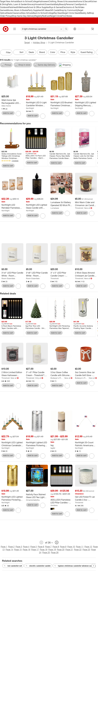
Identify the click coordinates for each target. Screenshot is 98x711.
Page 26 (54, 552)
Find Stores (67, 16)
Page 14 (9, 549)
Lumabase (55, 208)
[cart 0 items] (92, 29)
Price (62, 52)
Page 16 (26, 549)
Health (16, 7)
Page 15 (18, 549)
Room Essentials (8, 278)
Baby (56, 4)
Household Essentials (44, 4)
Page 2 (11, 546)
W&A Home (6, 106)
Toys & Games (55, 7)
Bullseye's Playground (57, 378)
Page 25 (46, 552)
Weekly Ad (84, 13)
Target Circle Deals (71, 13)
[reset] (61, 29)
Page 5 (33, 546)
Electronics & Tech (70, 7)
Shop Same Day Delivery (23, 16)
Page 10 (71, 546)
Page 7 (48, 546)
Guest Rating (87, 52)
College (35, 1)
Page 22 (78, 549)
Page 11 (79, 546)
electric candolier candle (40, 566)
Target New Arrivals (9, 1)
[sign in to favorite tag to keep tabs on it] (67, 456)
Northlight (30, 108)
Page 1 (4, 546)
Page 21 (69, 549)
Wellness (23, 7)
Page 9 (63, 546)
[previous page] (41, 542)
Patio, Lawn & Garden (17, 4)
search (66, 29)
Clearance (16, 13)
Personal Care (72, 4)
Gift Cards (54, 10)
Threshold (79, 208)
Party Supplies (34, 10)
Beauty (62, 4)
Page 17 (35, 549)
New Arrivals (27, 13)
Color (52, 52)
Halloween (43, 1)
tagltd (53, 448)
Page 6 (41, 546)
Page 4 (26, 546)
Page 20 (60, 549)
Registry (38, 16)
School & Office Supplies (38, 7)
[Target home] (6, 29)
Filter (8, 52)
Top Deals (58, 13)
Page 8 (56, 546)
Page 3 (19, 546)
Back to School (25, 1)
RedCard (46, 16)
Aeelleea (54, 505)
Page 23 (86, 549)
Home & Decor (83, 1)
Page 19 (52, 549)
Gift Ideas (45, 10)
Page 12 (88, 546)
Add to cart (8, 113)
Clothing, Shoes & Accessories (62, 1)
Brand (42, 52)
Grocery (31, 4)
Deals (9, 13)
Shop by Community (68, 10)
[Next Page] (95, 53)
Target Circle (56, 16)
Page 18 (43, 549)
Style (73, 52)
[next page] (57, 542)
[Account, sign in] (80, 29)
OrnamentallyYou (33, 500)
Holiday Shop (39, 42)
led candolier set (15, 566)
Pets (10, 7)
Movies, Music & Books (17, 10)
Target (27, 42)
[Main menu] (14, 29)
